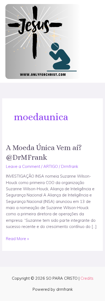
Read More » (17, 238)
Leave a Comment (23, 166)
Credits (86, 278)
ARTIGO (50, 166)
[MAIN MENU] (94, 41)
